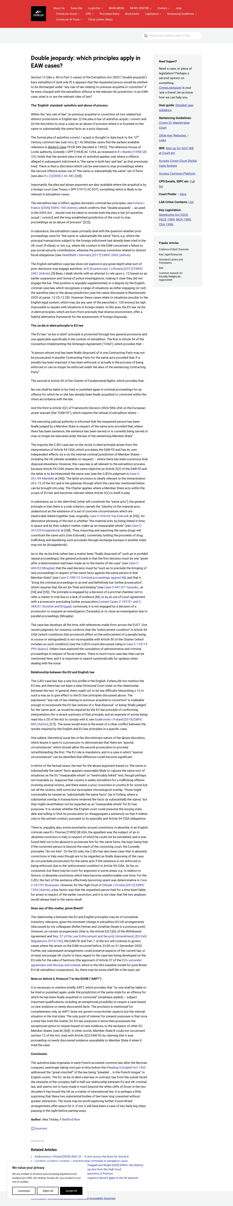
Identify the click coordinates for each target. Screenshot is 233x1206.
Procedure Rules (109, 13)
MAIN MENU (116, 8)
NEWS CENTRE (139, 8)
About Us (59, 8)
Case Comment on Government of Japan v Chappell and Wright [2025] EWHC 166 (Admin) (89, 1165)
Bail (161, 267)
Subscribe (76, 8)
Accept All (71, 1190)
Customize (24, 1190)
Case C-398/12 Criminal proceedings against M (92, 577)
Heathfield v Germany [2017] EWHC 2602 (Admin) (96, 255)
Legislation (152, 13)
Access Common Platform (177, 173)
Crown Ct (165, 122)
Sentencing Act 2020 (173, 215)
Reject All (48, 1190)
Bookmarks (132, 13)
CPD (88, 13)
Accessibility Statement (102, 1198)
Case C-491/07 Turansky (121, 587)
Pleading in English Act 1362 (126, 1067)
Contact (162, 8)
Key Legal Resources (170, 254)
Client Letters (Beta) (100, 19)
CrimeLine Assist (66, 13)
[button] (39, 1128)
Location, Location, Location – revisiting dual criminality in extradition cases (81, 1161)
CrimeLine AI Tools (68, 19)
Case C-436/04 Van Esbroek (109, 516)
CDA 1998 (166, 224)
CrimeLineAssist (170, 87)
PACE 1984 (167, 219)
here (71, 142)
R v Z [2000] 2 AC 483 (59, 176)
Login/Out (94, 8)
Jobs (179, 8)
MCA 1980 (183, 219)
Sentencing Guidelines (180, 13)
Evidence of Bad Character (174, 249)
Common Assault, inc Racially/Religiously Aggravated (171, 276)
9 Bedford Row (70, 1119)
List (191, 202)
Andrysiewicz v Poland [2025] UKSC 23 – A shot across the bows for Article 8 (82, 1156)
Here (183, 194)
